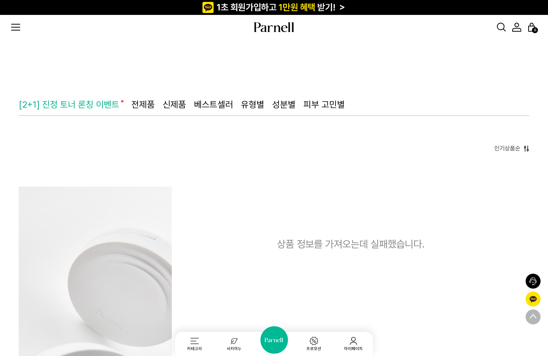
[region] (274, 178)
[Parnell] (274, 340)
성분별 (284, 104)
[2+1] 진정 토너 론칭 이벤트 (69, 104)
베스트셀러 (213, 104)
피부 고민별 (324, 104)
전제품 (143, 104)
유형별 (252, 104)
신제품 (174, 104)
